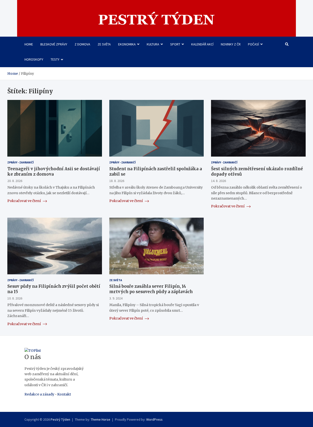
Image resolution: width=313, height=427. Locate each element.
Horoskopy (33, 59)
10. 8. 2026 (14, 298)
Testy (55, 59)
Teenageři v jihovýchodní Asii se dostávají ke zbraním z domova (53, 171)
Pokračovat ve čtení (24, 201)
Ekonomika (127, 44)
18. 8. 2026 (116, 181)
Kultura (153, 44)
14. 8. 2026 (218, 181)
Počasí (253, 44)
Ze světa (104, 44)
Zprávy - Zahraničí (20, 162)
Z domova (82, 44)
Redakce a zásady (39, 394)
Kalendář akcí (202, 44)
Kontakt (64, 394)
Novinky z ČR (231, 44)
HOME (28, 44)
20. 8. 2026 (14, 181)
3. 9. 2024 (116, 298)
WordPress (154, 419)
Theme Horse (100, 419)
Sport (175, 44)
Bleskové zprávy (53, 44)
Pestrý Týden (60, 419)
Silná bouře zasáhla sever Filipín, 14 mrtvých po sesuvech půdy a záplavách (151, 289)
